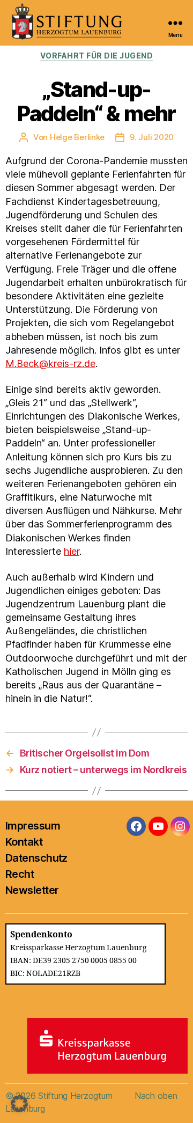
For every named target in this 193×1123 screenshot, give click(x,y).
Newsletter (31, 890)
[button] (19, 1103)
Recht (19, 874)
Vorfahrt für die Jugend (96, 55)
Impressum (32, 825)
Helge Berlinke (77, 137)
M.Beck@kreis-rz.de (50, 363)
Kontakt (23, 841)
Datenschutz (36, 858)
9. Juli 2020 (152, 137)
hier (71, 551)
